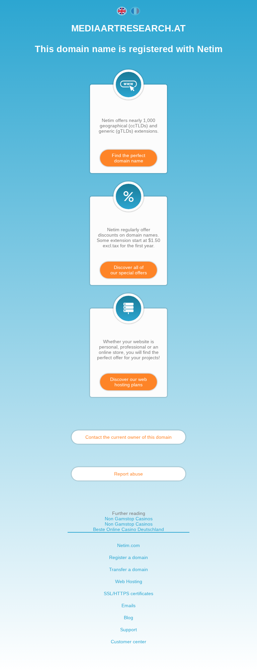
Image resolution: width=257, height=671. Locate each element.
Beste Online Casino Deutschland (128, 529)
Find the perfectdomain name (128, 158)
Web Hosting (128, 581)
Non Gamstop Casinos (129, 518)
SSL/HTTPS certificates (128, 593)
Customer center (128, 641)
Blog (128, 617)
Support (128, 629)
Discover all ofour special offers (128, 270)
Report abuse (128, 474)
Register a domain (128, 557)
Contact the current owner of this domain (128, 437)
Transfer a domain (128, 569)
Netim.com (128, 545)
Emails (128, 605)
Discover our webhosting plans (128, 382)
